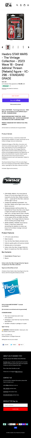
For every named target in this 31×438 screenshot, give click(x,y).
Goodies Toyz (6, 362)
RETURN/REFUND (7, 395)
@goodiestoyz (19, 371)
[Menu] (28, 5)
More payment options (15, 104)
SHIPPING (5, 391)
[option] (7, 47)
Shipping (4, 88)
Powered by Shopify (20, 432)
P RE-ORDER (6, 388)
